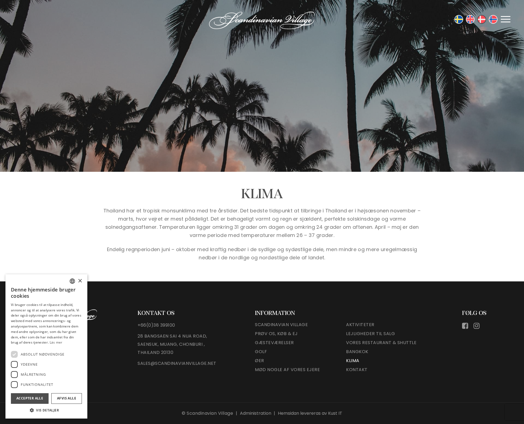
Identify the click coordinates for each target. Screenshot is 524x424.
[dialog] (46, 346)
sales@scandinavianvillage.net (177, 363)
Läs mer (56, 342)
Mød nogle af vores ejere (287, 369)
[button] (46, 410)
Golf (261, 351)
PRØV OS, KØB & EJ (276, 333)
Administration (255, 413)
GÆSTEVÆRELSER (274, 342)
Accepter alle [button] (29, 398)
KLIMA (352, 360)
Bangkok (357, 351)
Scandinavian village (281, 324)
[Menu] (505, 19)
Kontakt (357, 369)
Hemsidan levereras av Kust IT (310, 413)
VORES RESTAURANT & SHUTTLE (381, 342)
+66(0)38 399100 (156, 325)
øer (259, 360)
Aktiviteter (360, 324)
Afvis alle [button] (66, 398)
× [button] (80, 281)
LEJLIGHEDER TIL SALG (370, 333)
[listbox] (72, 281)
